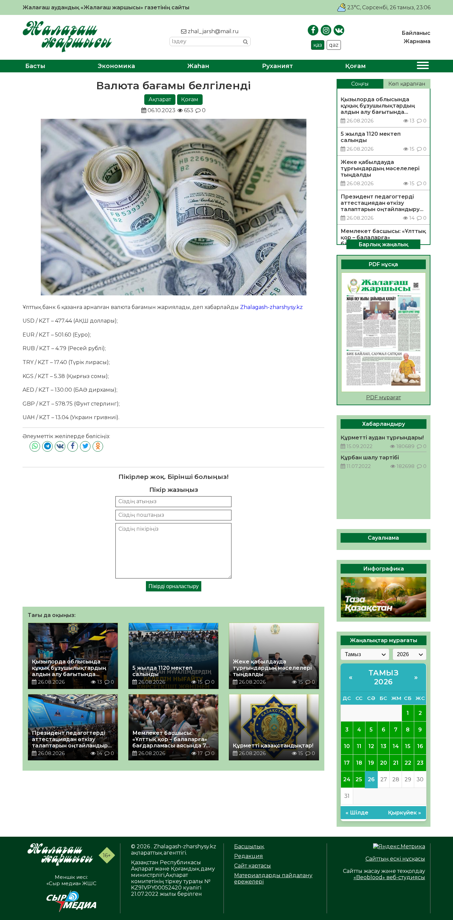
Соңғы (360, 84)
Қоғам (355, 66)
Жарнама (417, 41)
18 (359, 763)
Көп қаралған (406, 84)
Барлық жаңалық (383, 244)
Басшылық (249, 846)
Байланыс (416, 33)
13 (383, 746)
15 (408, 746)
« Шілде (357, 812)
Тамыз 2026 (383, 677)
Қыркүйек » (404, 812)
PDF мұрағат (383, 397)
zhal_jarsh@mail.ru (212, 31)
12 (371, 746)
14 (396, 746)
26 (371, 779)
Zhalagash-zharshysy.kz (271, 307)
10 (347, 746)
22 (408, 763)
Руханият (277, 66)
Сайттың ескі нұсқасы (395, 859)
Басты (35, 66)
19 (371, 763)
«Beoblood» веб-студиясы (389, 877)
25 (359, 779)
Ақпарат (160, 99)
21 (396, 763)
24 (347, 779)
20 (383, 763)
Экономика (116, 66)
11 (359, 746)
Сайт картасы (252, 866)
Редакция (248, 856)
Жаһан (198, 66)
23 (420, 763)
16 (420, 746)
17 (347, 763)
